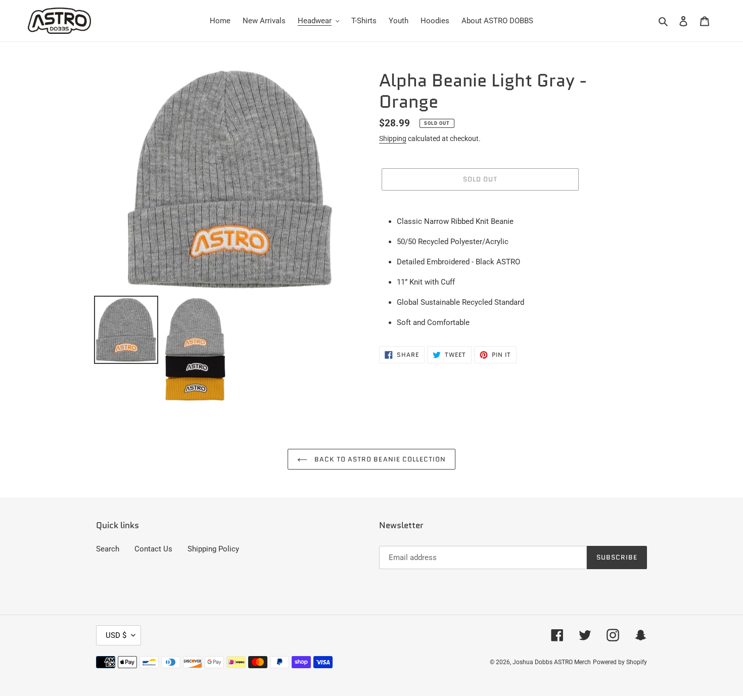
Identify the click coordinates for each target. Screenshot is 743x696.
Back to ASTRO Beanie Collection (379, 459)
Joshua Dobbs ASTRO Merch (552, 662)
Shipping (392, 138)
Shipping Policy (213, 548)
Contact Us (153, 548)
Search (107, 548)
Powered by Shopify (620, 662)
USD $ (116, 635)
